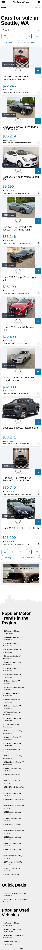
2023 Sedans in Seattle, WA (12, 745)
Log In (31, 8)
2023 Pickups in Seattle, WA (12, 813)
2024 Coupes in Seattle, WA (12, 844)
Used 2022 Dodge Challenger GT (19, 278)
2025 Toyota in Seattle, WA (12, 657)
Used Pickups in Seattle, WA (12, 943)
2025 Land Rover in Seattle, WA (13, 788)
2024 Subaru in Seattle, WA (12, 738)
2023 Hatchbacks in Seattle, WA (13, 763)
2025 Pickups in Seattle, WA (12, 819)
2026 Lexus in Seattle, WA (11, 776)
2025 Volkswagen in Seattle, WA (13, 688)
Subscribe (38, 8)
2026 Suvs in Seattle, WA (11, 670)
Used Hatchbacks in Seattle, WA (13, 937)
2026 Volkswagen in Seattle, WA (13, 857)
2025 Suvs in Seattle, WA (11, 632)
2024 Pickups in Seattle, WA (12, 769)
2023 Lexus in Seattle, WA (11, 695)
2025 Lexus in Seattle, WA (11, 701)
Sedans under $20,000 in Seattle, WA (15, 901)
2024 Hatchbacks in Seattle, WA (13, 801)
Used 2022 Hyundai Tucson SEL (18, 328)
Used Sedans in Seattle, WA (12, 930)
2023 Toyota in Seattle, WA (12, 713)
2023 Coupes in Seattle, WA (12, 851)
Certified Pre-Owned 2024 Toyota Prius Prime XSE (17, 228)
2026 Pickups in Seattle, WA (12, 838)
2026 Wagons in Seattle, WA (12, 863)
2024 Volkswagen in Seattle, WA (13, 757)
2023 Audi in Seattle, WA (11, 726)
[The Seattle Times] (21, 2)
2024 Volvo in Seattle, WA (11, 782)
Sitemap (21, 948)
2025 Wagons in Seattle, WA (12, 826)
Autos (3, 7)
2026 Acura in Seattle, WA (11, 869)
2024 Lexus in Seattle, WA (11, 682)
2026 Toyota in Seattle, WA (12, 676)
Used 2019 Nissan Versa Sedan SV (21, 178)
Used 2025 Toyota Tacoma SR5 (21, 427)
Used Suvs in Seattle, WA (11, 924)
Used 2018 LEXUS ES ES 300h (21, 528)
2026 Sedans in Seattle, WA (12, 794)
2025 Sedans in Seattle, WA (12, 720)
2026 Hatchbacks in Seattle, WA (13, 832)
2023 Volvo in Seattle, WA (11, 751)
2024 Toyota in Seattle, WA (12, 651)
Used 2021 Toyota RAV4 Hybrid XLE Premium (20, 128)
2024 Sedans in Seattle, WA (12, 663)
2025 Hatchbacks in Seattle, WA (13, 807)
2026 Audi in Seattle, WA (11, 876)
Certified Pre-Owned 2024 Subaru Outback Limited (17, 479)
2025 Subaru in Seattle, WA (12, 707)
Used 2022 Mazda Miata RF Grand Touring (18, 378)
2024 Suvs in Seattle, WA (11, 638)
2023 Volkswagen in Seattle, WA (13, 732)
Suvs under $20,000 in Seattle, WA (14, 894)
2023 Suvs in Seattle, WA (11, 645)
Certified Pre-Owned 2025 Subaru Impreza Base (17, 77)
